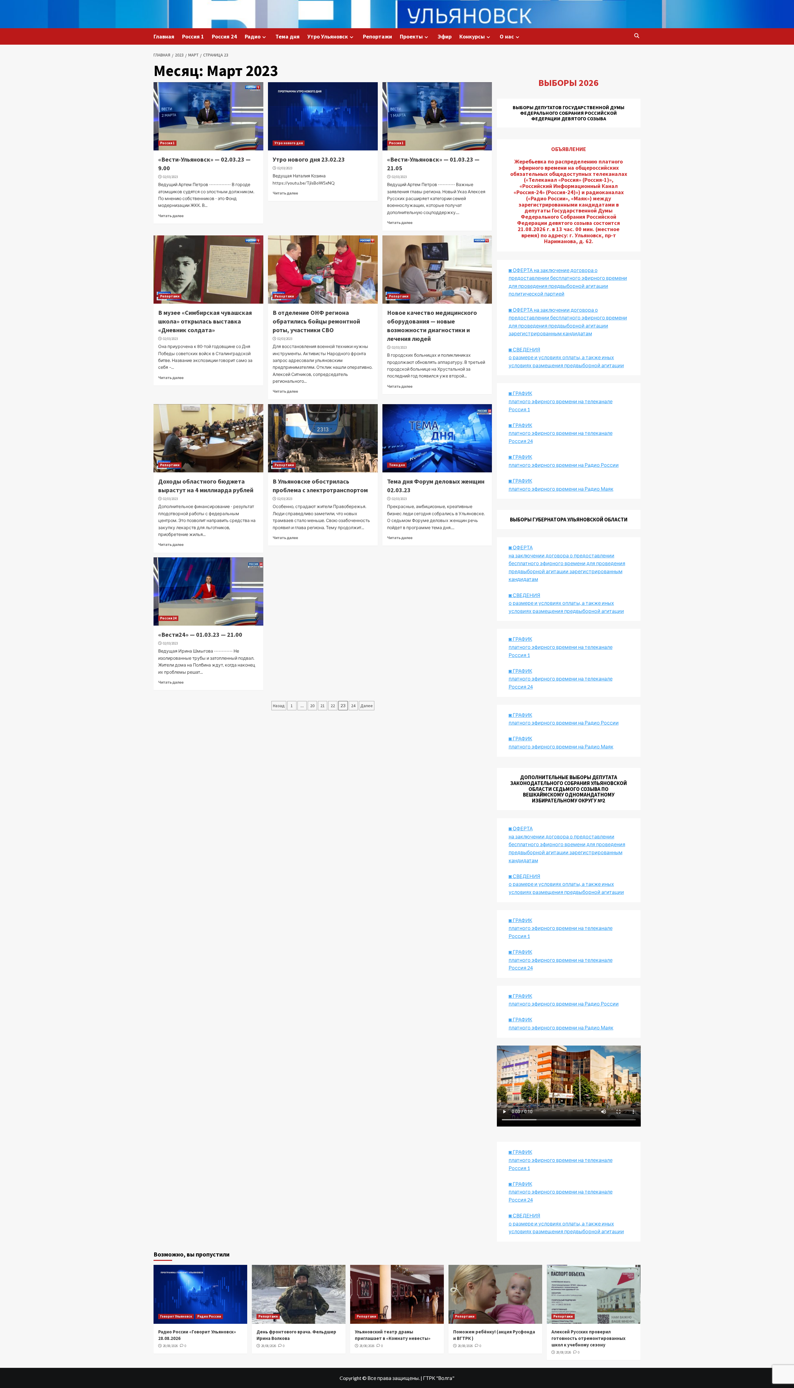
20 (312, 705)
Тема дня (287, 36)
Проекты (411, 36)
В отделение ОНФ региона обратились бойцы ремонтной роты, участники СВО (316, 321)
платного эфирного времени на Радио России (564, 465)
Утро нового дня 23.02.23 (309, 159)
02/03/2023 (170, 177)
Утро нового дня (288, 143)
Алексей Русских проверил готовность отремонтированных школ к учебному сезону (588, 1338)
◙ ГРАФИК (520, 393)
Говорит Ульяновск (176, 1316)
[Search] (636, 36)
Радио (253, 36)
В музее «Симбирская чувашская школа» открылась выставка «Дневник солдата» (205, 321)
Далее (366, 705)
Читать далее (171, 215)
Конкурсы (472, 36)
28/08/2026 (170, 1346)
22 (333, 705)
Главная (164, 36)
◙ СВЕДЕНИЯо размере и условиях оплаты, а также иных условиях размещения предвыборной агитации (566, 357)
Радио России (209, 1316)
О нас (507, 36)
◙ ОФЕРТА (521, 828)
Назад (279, 705)
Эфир (445, 36)
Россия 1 (193, 36)
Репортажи (377, 36)
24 (353, 705)
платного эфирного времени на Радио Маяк (561, 489)
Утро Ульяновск (327, 36)
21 (322, 705)
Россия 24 (224, 36)
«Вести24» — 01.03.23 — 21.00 (200, 634)
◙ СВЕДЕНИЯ (524, 876)
